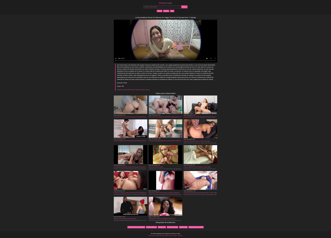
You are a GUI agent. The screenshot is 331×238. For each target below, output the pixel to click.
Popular (166, 11)
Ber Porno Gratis (172, 227)
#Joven (132, 89)
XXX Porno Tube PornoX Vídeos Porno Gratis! (163, 235)
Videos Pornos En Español (136, 227)
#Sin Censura (145, 89)
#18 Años (138, 89)
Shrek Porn (161, 227)
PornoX (165, 3)
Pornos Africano (151, 227)
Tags (172, 11)
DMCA (180, 235)
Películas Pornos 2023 (196, 227)
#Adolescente (121, 89)
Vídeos (159, 11)
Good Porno (183, 227)
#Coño (128, 89)
